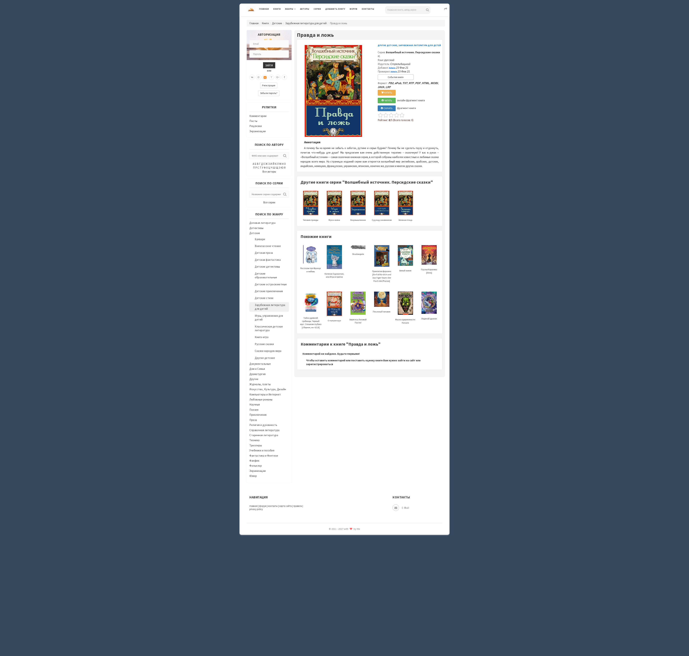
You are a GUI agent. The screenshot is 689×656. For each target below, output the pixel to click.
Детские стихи (264, 298)
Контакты (368, 9)
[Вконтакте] (252, 77)
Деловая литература (338, 18)
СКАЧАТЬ (388, 108)
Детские (277, 23)
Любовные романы (261, 399)
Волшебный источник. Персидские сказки (413, 52)
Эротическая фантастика (341, 627)
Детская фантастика (268, 259)
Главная (264, 9)
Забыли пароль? (268, 93)
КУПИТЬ (388, 92)
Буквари (260, 239)
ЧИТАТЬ (388, 100)
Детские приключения (269, 291)
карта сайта (285, 506)
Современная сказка (338, 539)
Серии (317, 9)
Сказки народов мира (268, 351)
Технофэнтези (335, 571)
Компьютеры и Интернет (265, 394)
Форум (353, 9)
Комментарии (258, 116)
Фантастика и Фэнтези (263, 455)
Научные (254, 404)
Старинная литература (263, 435)
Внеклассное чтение (268, 246)
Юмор (253, 476)
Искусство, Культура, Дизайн (267, 389)
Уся (328, 587)
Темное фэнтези (336, 563)
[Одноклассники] (265, 77)
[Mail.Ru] (258, 77)
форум (262, 506)
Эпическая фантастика (340, 611)
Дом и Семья (257, 369)
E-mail (405, 507)
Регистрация (268, 85)
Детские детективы (267, 266)
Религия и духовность (263, 425)
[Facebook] (284, 77)
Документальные (260, 363)
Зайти (269, 65)
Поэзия (253, 409)
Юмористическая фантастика (344, 644)
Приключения (258, 414)
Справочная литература (264, 430)
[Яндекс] (271, 77)
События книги (396, 77)
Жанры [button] (289, 9)
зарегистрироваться (319, 364)
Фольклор (255, 465)
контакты (273, 506)
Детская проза (264, 252)
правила (297, 506)
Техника (254, 440)
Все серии (269, 202)
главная (253, 506)
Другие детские (265, 358)
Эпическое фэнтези (338, 620)
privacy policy (256, 509)
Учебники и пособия (261, 450)
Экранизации (257, 131)
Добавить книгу (335, 9)
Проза (253, 420)
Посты (253, 121)
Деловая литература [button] (297, 18)
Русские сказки (264, 344)
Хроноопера (333, 603)
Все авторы (269, 171)
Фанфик (254, 460)
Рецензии (255, 126)
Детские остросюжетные (271, 284)
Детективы (256, 228)
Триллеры (255, 445)
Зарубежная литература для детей (306, 23)
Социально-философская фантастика (349, 547)
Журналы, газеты (260, 384)
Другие (253, 379)
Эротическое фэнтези (339, 635)
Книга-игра (261, 337)
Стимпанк (332, 555)
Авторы (304, 9)
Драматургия (257, 374)
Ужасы (330, 579)
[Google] (278, 77)
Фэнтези (331, 595)
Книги (277, 9)
